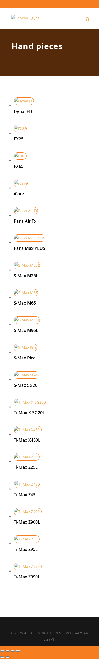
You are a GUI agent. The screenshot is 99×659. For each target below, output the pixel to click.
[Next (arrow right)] (7, 657)
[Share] (13, 651)
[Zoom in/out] (2, 651)
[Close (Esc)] (18, 651)
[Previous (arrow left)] (2, 657)
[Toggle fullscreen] (7, 651)
